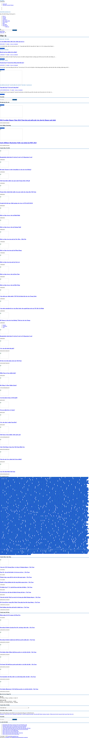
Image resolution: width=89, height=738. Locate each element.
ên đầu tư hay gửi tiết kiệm (39, 511)
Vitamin (20, 552)
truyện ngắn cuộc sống (32, 550)
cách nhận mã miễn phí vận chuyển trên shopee (78, 497)
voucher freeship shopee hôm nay (75, 552)
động (18, 511)
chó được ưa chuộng (12, 506)
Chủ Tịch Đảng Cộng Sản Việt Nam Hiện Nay (12, 447)
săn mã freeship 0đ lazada (8, 543)
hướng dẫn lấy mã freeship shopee (69, 514)
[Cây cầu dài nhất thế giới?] (4, 345)
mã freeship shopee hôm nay (52, 527)
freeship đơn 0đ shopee (82, 511)
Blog (4, 23)
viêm (1, 552)
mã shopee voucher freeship (23, 534)
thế (21, 548)
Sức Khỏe (5, 24)
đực (32, 511)
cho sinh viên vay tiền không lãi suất (24, 506)
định (13, 511)
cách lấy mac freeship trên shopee (57, 492)
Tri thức (4, 18)
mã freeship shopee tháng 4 (35, 528)
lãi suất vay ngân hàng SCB (52, 518)
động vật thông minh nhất (25, 511)
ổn (73, 541)
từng (42, 550)
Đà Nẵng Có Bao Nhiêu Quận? (8, 385)
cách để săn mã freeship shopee (78, 484)
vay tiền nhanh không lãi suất (81, 550)
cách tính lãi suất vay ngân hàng (69, 504)
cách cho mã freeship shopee (33, 482)
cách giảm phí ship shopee (63, 485)
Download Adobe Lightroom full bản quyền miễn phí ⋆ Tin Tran (17, 639)
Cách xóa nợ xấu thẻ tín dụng (82, 504)
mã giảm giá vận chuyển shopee (60, 531)
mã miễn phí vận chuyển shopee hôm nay (16, 533)
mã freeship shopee (81, 522)
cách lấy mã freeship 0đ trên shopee (20, 489)
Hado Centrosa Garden (45, 714)
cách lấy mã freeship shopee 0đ (21, 490)
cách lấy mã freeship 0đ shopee (6, 489)
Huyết (44, 515)
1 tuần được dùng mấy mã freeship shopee (8, 477)
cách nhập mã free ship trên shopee (57, 498)
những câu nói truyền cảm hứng (30, 541)
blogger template (33, 478)
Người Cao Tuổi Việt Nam (17, 540)
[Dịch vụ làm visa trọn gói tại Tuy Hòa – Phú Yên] (4, 236)
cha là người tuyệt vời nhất (77, 505)
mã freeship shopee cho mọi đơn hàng (33, 526)
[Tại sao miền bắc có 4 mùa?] (4, 407)
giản (30, 513)
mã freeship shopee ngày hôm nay (66, 527)
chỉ (86, 505)
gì (37, 512)
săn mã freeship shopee (44, 543)
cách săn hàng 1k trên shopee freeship (56, 499)
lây (65, 518)
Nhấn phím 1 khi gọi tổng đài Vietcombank (63, 540)
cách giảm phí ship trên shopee (75, 485)
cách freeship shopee (42, 485)
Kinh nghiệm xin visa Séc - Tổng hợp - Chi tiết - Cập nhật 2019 (45, 517)
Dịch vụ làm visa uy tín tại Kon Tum (10, 274)
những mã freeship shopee (42, 541)
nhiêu (14, 541)
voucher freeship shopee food (62, 552)
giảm (68, 512)
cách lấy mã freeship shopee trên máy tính (36, 490)
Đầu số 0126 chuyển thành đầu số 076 (47, 508)
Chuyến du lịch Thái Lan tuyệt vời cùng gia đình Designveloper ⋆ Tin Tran (20, 597)
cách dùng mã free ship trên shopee (12, 483)
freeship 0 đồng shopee (49, 511)
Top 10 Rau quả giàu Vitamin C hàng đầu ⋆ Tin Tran (40, 549)
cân (0, 505)
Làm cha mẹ (5, 25)
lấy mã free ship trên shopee (72, 518)
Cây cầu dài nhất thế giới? (7, 348)
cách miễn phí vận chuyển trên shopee (39, 494)
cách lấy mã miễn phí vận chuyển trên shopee (12, 492)
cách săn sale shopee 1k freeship (76, 500)
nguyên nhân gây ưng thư (15, 84)
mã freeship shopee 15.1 (10, 525)
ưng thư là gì (29, 84)
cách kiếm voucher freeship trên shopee (14, 487)
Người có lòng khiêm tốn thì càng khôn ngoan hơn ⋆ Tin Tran (16, 582)
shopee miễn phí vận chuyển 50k (27, 546)
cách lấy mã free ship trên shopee (60, 487)
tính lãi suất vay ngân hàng (68, 548)
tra (51, 549)
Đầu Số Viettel (53, 510)
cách (31, 479)
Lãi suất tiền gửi (82, 517)
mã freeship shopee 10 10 (36, 524)
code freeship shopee (70, 506)
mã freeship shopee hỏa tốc (40, 527)
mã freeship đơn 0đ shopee (72, 521)
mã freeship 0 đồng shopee (69, 520)
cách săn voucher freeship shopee (27, 501)
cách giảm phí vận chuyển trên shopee (16, 486)
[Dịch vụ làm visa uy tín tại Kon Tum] (4, 271)
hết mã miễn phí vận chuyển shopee (26, 514)
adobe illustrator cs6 (37, 477)
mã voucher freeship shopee (58, 534)
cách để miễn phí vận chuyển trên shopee (62, 484)
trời (21, 550)
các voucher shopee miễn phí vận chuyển (21, 479)
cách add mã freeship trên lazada (39, 479)
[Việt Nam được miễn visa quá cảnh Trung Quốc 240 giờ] (4, 178)
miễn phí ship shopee (74, 535)
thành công (9, 548)
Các (49, 478)
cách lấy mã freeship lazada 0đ (73, 489)
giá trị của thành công (48, 512)
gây (35, 512)
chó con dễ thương (4, 506)
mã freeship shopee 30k (30, 525)
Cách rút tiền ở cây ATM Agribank (15, 499)
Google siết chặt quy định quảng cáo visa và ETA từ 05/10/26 (16, 203)
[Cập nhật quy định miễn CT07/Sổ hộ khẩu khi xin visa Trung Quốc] (4, 293)
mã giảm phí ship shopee (72, 531)
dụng (25, 507)
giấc (54, 512)
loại (24, 520)
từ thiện (39, 550)
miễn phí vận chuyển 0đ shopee (9, 536)
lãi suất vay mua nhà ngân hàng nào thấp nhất (22, 518)
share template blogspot (24, 545)
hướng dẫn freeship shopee (56, 514)
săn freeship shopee (79, 542)
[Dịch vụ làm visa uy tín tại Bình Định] (4, 212)
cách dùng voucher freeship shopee (72, 483)
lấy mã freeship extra (82, 518)
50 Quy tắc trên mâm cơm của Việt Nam (11, 360)
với (23, 552)
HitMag (13, 737)
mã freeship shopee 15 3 (68, 524)
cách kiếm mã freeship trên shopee (68, 486)
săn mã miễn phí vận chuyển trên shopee (73, 543)
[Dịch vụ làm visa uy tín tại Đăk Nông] (4, 282)
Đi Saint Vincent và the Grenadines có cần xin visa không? (15, 169)
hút (42, 515)
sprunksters (17, 737)
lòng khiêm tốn (38, 520)
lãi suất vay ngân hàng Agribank (39, 518)
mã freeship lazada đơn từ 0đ (49, 522)
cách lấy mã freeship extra (47, 489)
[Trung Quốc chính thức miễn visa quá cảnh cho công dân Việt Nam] (4, 189)
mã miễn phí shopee (52, 532)
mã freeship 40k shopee (30, 521)
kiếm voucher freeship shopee (13, 517)
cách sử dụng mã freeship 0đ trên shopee (74, 501)
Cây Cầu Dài (41, 505)
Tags (4, 327)
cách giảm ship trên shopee (29, 486)
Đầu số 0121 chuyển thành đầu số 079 (15, 508)
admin (8, 44)
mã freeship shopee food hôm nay (14, 527)
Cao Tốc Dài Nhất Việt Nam (7, 471)
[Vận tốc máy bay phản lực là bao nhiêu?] (4, 456)
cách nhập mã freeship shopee (71, 498)
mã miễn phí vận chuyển (62, 532)
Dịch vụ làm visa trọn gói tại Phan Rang (11, 250)
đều (85, 510)
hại (65, 513)
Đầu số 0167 (13, 510)
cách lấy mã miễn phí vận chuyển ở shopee (64, 491)
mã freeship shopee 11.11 (47, 524)
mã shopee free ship (68, 533)
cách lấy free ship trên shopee (29, 487)
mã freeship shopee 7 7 (70, 525)
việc (88, 550)
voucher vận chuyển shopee (21, 554)
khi (46, 515)
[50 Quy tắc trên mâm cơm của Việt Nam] (4, 358)
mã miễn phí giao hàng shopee (31, 532)
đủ (31, 511)
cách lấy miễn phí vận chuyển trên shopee (72, 492)
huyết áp (2, 49)
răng (37, 542)
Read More (2, 48)
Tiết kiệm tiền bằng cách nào (32, 548)
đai (56, 507)
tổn (7, 549)
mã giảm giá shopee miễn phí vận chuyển (45, 531)
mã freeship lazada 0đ (38, 522)
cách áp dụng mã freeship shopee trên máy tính (69, 479)
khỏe (53, 515)
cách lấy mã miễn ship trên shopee (29, 492)
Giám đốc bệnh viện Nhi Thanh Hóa (76, 512)
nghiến (70, 539)
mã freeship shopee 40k (40, 525)
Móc (3, 538)
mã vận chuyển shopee (33, 534)
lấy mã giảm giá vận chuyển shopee (26, 519)
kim (20, 517)
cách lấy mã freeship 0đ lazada (82, 487)
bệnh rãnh (2, 39)
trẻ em (9, 550)
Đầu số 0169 (24, 510)
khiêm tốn (49, 515)
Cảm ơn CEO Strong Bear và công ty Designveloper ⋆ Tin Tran (17, 567)
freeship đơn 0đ (74, 511)
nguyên (24, 540)
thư (23, 548)
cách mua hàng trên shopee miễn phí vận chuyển (76, 496)
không (55, 515)
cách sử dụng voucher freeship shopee (8, 504)
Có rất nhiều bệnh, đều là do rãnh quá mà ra (12, 41)
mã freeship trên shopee (14, 529)
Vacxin (47, 550)
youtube (29, 554)
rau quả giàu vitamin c (46, 542)
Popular (4, 325)
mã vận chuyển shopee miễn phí (45, 534)
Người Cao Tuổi (79, 539)
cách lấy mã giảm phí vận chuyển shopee (71, 490)
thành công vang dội (16, 548)
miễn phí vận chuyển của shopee (23, 536)
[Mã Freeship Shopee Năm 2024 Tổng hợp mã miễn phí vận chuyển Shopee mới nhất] (11, 117)
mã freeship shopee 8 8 (79, 525)
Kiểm (58, 515)
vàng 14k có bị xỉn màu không (57, 550)
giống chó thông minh (53, 513)
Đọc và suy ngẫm (6, 20)
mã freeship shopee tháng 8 (70, 528)
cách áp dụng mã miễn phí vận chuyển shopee (17, 480)
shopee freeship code (41, 545)
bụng (47, 478)
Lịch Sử (4, 17)
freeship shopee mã (29, 512)
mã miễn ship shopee (45, 533)
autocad (63, 477)
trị (11, 550)
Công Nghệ (5, 22)
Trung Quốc (25, 550)
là (59, 517)
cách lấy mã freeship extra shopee (59, 489)
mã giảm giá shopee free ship (15, 531)
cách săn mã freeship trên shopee (45, 500)
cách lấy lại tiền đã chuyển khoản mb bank (44, 487)
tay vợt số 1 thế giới (83, 547)
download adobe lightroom (12, 507)
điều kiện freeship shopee (6, 511)
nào (45, 539)
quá (85, 541)
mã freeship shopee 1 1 (26, 524)
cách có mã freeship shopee (44, 482)
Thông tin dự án (53, 714)
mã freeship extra (81, 521)
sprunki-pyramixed (24, 737)
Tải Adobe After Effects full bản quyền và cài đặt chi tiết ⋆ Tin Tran (18, 652)
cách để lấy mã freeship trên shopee (31, 484)
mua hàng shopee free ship (9, 538)
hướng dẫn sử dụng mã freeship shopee (33, 515)
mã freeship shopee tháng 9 (81, 528)
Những (22, 541)
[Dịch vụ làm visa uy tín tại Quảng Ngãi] (4, 224)
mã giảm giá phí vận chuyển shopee (78, 529)
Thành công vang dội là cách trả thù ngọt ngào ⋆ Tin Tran (16, 577)
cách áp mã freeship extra (52, 480)
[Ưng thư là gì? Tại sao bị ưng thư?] (44, 77)
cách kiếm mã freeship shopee (55, 486)
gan (34, 512)
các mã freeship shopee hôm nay (66, 478)
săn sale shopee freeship (11, 545)
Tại (59, 547)
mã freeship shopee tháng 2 (24, 528)
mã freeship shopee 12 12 (57, 524)
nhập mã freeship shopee (80, 540)
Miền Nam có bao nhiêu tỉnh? (8, 373)
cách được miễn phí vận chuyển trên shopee (20, 485)
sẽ (18, 545)
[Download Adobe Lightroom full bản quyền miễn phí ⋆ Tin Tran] (4, 637)
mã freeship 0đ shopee (7, 521)
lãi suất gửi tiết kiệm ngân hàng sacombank (70, 517)
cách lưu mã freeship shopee (11, 494)
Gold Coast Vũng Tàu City (68, 714)
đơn (16, 511)
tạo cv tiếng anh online (73, 547)
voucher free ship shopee (29, 552)
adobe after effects (29, 477)
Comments (5, 326)
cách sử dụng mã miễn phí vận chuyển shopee (37, 503)
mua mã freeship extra (58, 538)
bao (3, 478)
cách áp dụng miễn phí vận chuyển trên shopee (37, 480)
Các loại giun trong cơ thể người (8, 397)
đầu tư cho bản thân (80, 510)
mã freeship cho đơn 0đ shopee (42, 521)
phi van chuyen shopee (79, 541)
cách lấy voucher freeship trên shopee (47, 493)
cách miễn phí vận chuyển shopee (24, 494)
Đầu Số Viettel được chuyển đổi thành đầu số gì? (66, 510)
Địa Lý (4, 16)
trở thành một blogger (16, 550)
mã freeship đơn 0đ (62, 521)
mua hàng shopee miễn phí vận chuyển (24, 538)
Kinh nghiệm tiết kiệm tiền (26, 517)
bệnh (5, 478)
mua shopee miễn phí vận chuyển (32, 539)
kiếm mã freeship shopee (64, 515)
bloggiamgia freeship (41, 478)
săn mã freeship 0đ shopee (19, 543)
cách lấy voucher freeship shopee (33, 493)
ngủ (72, 539)
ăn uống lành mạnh (45, 477)
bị (21, 478)
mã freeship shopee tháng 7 (58, 528)
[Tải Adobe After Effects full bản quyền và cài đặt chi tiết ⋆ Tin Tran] (4, 649)
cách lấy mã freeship (71, 487)
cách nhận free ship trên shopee (16, 497)
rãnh (39, 542)
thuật (25, 548)
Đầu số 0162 (74, 508)
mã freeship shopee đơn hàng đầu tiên (75, 526)
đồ (14, 511)
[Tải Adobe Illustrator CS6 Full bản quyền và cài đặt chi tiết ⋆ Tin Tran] (4, 686)
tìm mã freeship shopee (43, 548)
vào (64, 550)
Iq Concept (59, 714)
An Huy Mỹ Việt (8, 714)
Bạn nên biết (36, 714)
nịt (61, 541)
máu (33, 535)
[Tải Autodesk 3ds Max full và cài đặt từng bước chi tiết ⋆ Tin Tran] (4, 674)
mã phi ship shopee (54, 533)
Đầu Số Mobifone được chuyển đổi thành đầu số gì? (38, 510)
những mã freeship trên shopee (54, 541)
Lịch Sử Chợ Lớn (67, 519)
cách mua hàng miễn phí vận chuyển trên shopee (74, 494)
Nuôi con (7, 26)
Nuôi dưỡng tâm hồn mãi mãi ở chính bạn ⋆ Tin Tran (14, 607)
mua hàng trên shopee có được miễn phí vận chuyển (42, 538)
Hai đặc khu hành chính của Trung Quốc (74, 513)
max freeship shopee (54, 535)
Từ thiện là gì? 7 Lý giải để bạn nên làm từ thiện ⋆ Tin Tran (16, 587)
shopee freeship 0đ (33, 545)
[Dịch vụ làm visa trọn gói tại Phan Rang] (4, 247)
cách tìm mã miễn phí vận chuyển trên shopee (37, 504)
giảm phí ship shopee (12, 513)
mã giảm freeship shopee (24, 529)
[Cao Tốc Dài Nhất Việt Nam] (4, 469)
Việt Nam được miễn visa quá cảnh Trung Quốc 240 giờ (15, 180)
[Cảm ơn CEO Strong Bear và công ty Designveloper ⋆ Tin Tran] (4, 564)
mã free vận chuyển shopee (58, 520)
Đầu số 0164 (85, 508)
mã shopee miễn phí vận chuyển (10, 534)
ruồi (74, 542)
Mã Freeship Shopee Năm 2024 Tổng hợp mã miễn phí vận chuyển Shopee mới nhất (28, 120)
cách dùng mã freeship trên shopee (39, 483)
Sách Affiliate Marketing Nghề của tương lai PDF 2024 (18, 143)
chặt (84, 505)
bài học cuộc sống (76, 477)
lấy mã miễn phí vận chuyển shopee (41, 519)
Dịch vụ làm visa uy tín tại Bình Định (10, 215)
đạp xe (73, 507)
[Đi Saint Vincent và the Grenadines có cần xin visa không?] (4, 167)
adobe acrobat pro (21, 477)
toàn (5, 549)
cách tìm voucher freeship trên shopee (54, 504)
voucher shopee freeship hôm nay (61, 553)
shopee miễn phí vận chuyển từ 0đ (42, 546)
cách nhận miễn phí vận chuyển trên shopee (9, 498)
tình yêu (76, 548)
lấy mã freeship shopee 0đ (13, 519)
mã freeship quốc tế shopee (71, 522)
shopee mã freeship (80, 545)
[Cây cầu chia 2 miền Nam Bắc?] (4, 419)
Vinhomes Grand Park (17, 714)
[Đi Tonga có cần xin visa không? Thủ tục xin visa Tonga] (4, 317)
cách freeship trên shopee (52, 485)
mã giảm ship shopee (7, 532)
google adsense (61, 513)
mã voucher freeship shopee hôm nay (71, 534)
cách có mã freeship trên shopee (56, 482)
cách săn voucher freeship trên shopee (42, 501)
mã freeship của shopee (53, 521)
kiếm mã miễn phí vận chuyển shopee (77, 515)
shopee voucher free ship (54, 546)
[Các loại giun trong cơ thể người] (4, 395)
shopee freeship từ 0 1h (51, 545)
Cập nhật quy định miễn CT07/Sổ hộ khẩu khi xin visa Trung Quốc (18, 296)
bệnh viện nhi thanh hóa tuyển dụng (13, 478)
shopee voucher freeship (65, 546)
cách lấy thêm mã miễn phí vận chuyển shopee (16, 493)
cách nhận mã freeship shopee (29, 497)
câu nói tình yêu (22, 505)
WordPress (7, 737)
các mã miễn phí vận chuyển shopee (80, 478)
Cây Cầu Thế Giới (68, 505)
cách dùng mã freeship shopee (26, 483)
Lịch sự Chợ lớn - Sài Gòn (76, 519)
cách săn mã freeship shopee (32, 500)
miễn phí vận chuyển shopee (36, 536)
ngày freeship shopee (64, 539)
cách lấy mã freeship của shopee (34, 489)
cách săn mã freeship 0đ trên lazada (80, 499)
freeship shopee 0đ (10, 512)
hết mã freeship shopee (14, 514)
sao (17, 545)
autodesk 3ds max (69, 477)
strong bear (78, 546)
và (45, 550)
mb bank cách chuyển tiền (64, 535)
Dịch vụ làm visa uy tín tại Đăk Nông (10, 285)
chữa (42, 506)
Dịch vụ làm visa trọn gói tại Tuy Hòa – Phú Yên (13, 239)
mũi (40, 539)
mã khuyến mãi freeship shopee (18, 532)
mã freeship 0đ (79, 520)
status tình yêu (73, 546)
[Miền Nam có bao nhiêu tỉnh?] (4, 370)
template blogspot (3, 548)
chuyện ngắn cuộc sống (51, 506)
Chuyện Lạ (5, 19)
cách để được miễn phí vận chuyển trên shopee (14, 484)
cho (87, 505)
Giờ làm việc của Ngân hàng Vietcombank (40, 513)
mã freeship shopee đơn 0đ (61, 526)
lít (22, 520)
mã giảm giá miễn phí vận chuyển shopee (49, 529)
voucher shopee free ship (27, 553)
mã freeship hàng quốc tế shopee (15, 522)
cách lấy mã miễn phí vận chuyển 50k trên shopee (45, 491)
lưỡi (42, 520)
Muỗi (43, 539)
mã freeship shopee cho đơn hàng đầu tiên (16, 526)
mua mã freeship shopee (80, 538)
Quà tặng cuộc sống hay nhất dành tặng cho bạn (20, 542)
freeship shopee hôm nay (20, 512)
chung (44, 506)
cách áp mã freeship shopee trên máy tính (77, 480)
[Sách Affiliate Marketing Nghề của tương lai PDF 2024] (11, 140)
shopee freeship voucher (61, 545)
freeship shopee (3, 512)
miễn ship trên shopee (67, 536)
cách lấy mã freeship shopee (9, 490)
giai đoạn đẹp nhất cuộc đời (61, 512)
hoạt (35, 514)
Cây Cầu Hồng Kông (59, 505)
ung (44, 550)
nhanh (74, 540)
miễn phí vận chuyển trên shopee (49, 536)
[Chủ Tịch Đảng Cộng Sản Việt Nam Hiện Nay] (4, 444)
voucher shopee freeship (38, 553)
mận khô (30, 535)
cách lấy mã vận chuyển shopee (42, 492)
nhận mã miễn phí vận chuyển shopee (46, 540)
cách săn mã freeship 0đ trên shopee (7, 500)
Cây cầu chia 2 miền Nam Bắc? (8, 422)
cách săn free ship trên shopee (42, 499)
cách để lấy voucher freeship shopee (46, 484)
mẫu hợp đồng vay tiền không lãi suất (42, 535)
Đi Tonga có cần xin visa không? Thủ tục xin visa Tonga (15, 320)
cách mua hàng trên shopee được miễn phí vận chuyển (54, 496)
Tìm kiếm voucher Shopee (8, 5)
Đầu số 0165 (2, 510)
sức (50, 547)
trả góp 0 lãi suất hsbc (56, 549)
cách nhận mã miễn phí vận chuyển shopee (59, 497)
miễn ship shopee (59, 536)
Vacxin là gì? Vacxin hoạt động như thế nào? (12, 62)
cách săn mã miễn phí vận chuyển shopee (60, 500)
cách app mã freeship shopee (21, 482)
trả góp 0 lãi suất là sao (66, 549)
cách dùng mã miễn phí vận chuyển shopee (56, 483)
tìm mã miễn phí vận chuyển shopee (55, 548)
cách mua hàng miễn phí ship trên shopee (55, 494)
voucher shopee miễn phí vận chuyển (76, 553)
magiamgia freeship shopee (23, 535)
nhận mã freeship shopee (33, 540)
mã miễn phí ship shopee (43, 532)
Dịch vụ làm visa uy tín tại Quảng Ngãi (10, 227)
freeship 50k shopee (67, 511)
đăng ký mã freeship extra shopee (64, 507)
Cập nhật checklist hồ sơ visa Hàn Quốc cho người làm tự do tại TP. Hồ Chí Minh (22, 308)
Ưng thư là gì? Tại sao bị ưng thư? (9, 87)
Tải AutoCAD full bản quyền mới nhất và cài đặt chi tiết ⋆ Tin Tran (18, 664)
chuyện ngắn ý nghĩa (60, 506)
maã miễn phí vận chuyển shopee (10, 535)
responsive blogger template (67, 542)
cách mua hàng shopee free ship (18, 496)
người (75, 539)
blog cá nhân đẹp (25, 478)
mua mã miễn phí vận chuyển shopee (17, 539)
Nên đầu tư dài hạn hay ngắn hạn (52, 539)
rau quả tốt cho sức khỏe (56, 542)
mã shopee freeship (77, 533)
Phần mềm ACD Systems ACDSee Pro (10, 615)
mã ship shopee (61, 533)
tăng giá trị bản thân (65, 547)
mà (43, 520)
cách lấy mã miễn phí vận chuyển (28, 491)
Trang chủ (5, 3)
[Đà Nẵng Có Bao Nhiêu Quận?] (4, 382)
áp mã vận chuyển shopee (56, 477)
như (19, 541)
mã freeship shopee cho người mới (49, 526)
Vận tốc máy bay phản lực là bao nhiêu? (11, 459)
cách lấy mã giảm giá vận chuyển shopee (53, 490)
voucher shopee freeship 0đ (48, 553)
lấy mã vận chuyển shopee (54, 519)
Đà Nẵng (41, 507)
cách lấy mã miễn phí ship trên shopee (13, 491)
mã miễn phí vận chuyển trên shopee (33, 533)
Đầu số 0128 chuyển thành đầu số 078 (63, 508)
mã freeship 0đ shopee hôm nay (18, 521)
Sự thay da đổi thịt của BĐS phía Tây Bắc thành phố (38, 547)
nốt (63, 541)
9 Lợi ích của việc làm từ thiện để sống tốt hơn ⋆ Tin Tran (15, 592)
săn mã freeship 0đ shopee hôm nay (32, 543)
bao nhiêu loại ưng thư (4, 84)
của (6, 507)
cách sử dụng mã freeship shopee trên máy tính (17, 503)
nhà (27, 540)
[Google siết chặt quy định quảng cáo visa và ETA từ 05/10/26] (4, 200)
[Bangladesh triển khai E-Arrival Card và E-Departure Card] (4, 154)
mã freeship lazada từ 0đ (60, 522)
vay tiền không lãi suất (70, 550)
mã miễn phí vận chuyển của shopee (74, 532)
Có (65, 506)
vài (49, 550)
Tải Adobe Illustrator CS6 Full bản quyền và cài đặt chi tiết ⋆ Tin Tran (19, 689)
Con (4, 507)
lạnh (64, 518)
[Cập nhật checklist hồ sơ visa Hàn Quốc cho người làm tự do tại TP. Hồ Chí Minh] (4, 305)
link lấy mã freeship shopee (16, 520)
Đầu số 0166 (8, 510)
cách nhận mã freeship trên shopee (43, 497)
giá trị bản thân (41, 512)
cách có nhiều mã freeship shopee (71, 482)
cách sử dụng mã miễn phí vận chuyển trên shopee (57, 503)
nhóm (17, 541)
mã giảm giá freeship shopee (35, 529)
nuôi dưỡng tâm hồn (68, 541)
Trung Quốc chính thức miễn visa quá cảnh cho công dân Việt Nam (18, 192)
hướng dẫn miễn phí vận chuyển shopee (16, 515)
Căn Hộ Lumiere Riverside (28, 714)
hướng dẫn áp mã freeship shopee (43, 514)
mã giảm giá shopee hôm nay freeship (29, 531)
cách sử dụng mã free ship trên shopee (58, 501)
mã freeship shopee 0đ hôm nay (14, 524)
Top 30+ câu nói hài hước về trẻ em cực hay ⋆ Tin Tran (15, 572)
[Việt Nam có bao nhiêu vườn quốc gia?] (4, 432)
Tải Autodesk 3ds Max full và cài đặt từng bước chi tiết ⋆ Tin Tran (18, 676)
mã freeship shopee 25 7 (20, 525)
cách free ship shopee (33, 485)
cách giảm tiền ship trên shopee (41, 486)
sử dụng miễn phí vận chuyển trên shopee (18, 547)
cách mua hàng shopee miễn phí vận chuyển (34, 496)
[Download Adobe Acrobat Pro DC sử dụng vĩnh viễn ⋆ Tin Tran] (4, 625)
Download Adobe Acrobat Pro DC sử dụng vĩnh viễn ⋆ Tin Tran (17, 627)
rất (41, 542)
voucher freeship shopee (51, 552)
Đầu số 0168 (19, 510)
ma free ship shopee (49, 520)
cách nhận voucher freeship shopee (42, 498)
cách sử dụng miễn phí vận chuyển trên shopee (77, 503)
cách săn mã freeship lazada (20, 500)
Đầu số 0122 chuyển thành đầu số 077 (31, 508)
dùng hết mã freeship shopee (33, 507)
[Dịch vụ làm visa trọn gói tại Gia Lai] (4, 259)
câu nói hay (16, 505)
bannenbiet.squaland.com (5, 11)
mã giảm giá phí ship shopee (64, 529)
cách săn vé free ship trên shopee (13, 501)
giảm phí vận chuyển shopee (23, 513)
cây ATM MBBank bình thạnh (32, 505)
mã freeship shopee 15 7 (78, 524)
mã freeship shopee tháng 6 (47, 528)
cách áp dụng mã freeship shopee (53, 479)
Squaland (2, 714)
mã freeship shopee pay (77, 527)
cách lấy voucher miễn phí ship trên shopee (64, 493)
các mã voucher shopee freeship (6, 479)
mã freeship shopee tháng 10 (12, 528)
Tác (58, 547)
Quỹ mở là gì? (33, 542)
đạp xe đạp (77, 507)
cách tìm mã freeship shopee (22, 504)
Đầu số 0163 (79, 508)
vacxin (6, 60)
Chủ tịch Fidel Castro (36, 506)
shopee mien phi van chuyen (15, 546)
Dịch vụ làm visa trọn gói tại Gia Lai (10, 262)
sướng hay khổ (54, 547)
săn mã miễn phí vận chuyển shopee (57, 543)
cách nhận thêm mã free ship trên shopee (26, 498)
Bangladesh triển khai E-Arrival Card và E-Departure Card (16, 157)
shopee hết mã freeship (70, 545)
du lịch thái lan (21, 507)
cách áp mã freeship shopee (63, 480)
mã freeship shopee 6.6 (60, 525)
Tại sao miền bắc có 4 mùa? (7, 410)
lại (60, 517)
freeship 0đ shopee (58, 511)
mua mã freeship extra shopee (69, 538)
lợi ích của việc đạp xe (29, 520)
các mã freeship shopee (54, 478)
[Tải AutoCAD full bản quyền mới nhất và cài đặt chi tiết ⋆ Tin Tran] (4, 661)
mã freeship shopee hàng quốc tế (28, 527)
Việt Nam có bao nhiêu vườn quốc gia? (10, 434)
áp (50, 477)
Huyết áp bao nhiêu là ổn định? (8, 52)
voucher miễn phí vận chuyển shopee (14, 553)
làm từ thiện (60, 518)
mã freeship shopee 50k (50, 525)
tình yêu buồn (81, 548)
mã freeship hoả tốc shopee (28, 522)
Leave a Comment (14, 44)
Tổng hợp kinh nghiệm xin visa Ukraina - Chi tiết (18, 549)
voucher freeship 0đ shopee (40, 552)
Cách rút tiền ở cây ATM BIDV (29, 499)
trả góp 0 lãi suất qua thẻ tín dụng (78, 549)
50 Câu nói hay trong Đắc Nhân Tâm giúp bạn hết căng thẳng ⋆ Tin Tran (20, 602)
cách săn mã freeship (68, 499)
